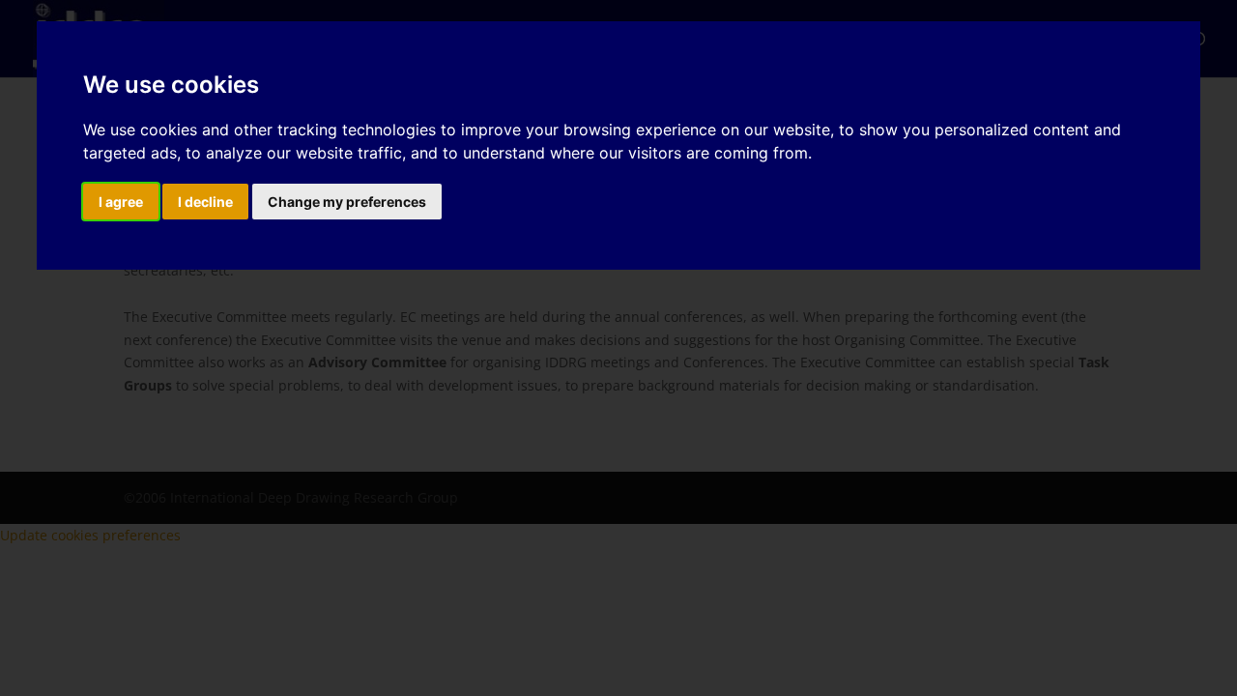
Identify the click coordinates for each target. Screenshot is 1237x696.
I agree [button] (121, 201)
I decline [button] (205, 201)
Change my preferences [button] (347, 201)
